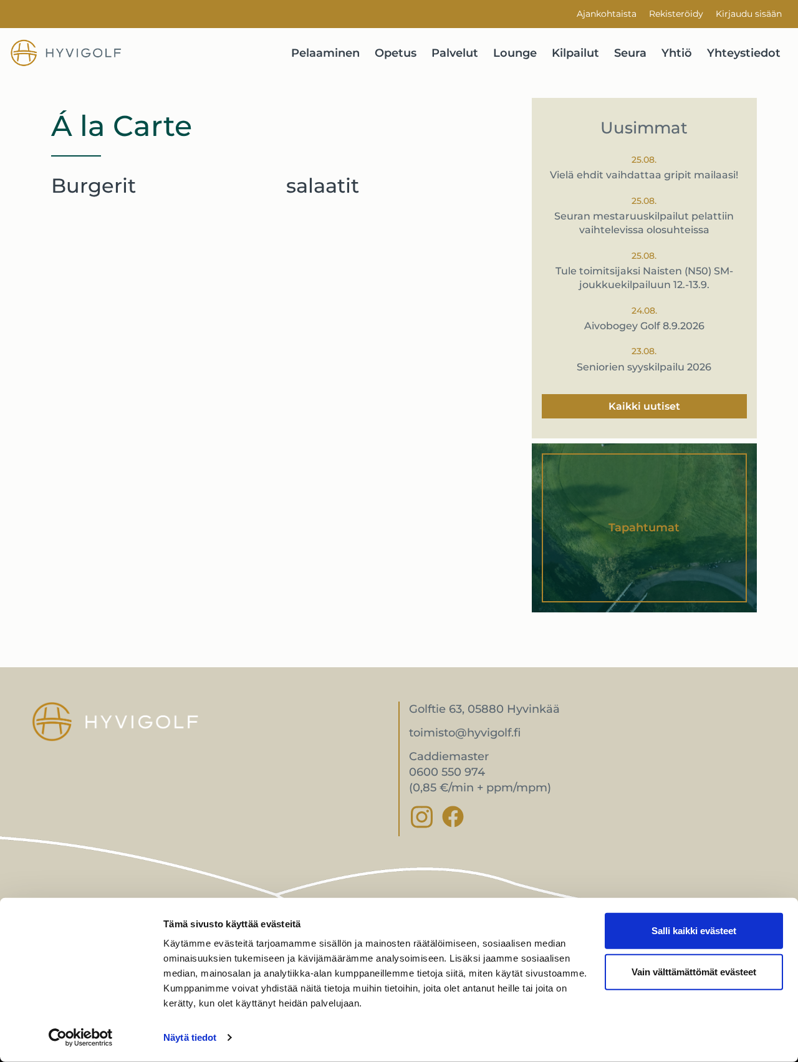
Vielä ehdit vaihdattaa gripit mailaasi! (644, 175)
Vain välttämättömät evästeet (694, 971)
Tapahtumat (644, 527)
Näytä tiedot (189, 1037)
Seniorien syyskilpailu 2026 (644, 367)
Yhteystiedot (744, 53)
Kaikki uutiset (644, 406)
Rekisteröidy (676, 13)
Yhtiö (676, 53)
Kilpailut (575, 53)
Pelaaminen (325, 53)
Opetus (395, 53)
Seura (630, 53)
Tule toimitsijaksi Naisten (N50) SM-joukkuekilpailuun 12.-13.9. (644, 278)
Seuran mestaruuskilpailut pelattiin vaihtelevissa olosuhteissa (644, 223)
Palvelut (454, 53)
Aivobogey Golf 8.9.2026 (644, 326)
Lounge (515, 53)
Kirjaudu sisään (749, 13)
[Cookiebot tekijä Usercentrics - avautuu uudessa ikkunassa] (80, 1037)
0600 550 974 (447, 772)
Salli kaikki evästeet (693, 930)
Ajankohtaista (607, 13)
